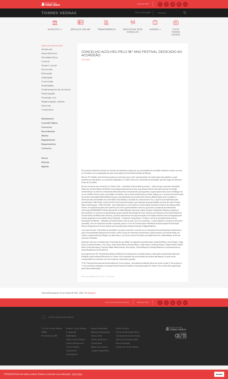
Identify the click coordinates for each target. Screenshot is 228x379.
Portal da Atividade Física (127, 332)
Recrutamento (48, 131)
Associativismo (49, 53)
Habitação (47, 77)
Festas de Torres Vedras (127, 347)
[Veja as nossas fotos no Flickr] (185, 4)
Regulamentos (48, 140)
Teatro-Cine (96, 336)
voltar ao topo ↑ (215, 371)
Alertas (44, 135)
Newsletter (143, 4)
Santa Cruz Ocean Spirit (127, 339)
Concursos (46, 127)
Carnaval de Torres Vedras (128, 336)
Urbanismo (47, 109)
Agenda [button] (154, 29)
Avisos (44, 158)
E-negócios (71, 332)
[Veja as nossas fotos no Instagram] (166, 4)
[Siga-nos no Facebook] (160, 4)
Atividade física (49, 57)
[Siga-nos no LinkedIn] (179, 4)
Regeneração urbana (53, 101)
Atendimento (47, 119)
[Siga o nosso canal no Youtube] (173, 4)
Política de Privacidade (117, 302)
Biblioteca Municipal (100, 332)
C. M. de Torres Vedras (51, 328)
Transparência (107, 29)
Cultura (45, 61)
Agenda (45, 166)
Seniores (46, 105)
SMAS (44, 332)
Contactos (46, 148)
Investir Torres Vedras (76, 328)
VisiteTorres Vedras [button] (175, 32)
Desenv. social (49, 65)
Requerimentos (48, 144)
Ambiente (46, 49)
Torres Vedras (59, 13)
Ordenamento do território (56, 89)
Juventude (47, 81)
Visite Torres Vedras (75, 339)
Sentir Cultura (122, 328)
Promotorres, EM (49, 336)
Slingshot (92, 293)
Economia (46, 69)
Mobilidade (47, 85)
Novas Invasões (123, 343)
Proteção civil (48, 97)
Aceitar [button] (219, 374)
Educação (46, 73)
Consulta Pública (49, 123)
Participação (48, 93)
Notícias (45, 162)
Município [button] (54, 29)
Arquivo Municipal (99, 328)
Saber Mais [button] (77, 374)
